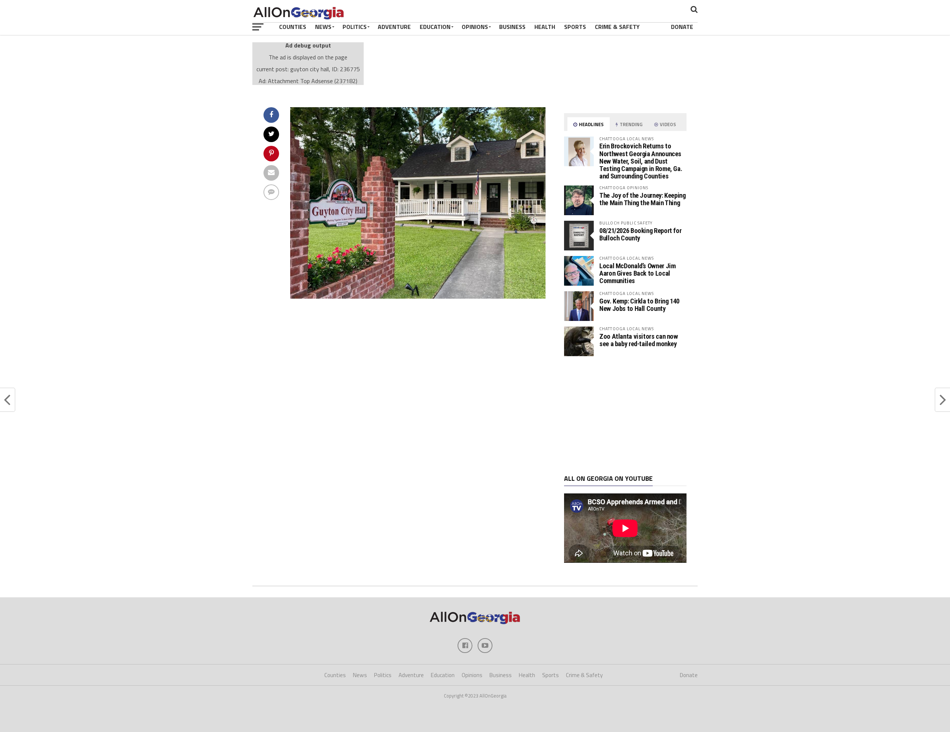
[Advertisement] (625, 415)
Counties (292, 26)
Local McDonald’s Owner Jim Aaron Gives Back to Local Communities (637, 273)
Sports (575, 26)
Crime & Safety (617, 26)
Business (512, 26)
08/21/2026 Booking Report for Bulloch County (640, 234)
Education (435, 26)
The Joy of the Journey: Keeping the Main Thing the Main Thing (642, 199)
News (323, 26)
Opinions (475, 26)
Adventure (394, 26)
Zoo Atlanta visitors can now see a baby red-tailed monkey (638, 340)
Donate (682, 26)
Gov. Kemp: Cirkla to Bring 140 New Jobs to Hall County (639, 304)
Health (544, 26)
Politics (355, 26)
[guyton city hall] (418, 296)
